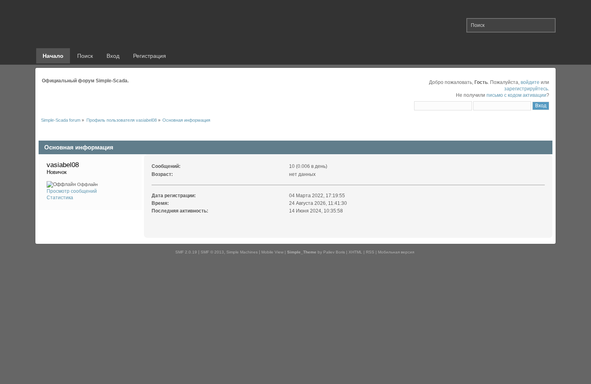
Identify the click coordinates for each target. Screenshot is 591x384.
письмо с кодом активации (516, 95)
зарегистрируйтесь (526, 89)
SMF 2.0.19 (186, 252)
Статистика (60, 197)
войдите (530, 82)
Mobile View (272, 252)
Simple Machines (242, 252)
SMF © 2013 (212, 252)
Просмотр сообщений (72, 191)
